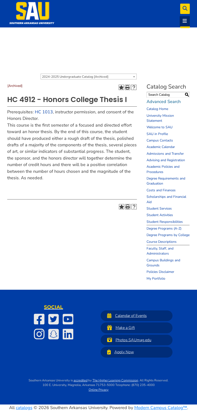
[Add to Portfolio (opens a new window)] (121, 87)
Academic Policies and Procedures (163, 169)
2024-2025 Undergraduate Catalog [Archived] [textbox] (75, 77)
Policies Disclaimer (160, 272)
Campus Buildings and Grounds (163, 263)
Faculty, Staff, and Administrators (160, 251)
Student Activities (160, 215)
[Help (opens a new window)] (133, 87)
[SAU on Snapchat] (54, 334)
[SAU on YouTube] (68, 319)
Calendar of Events (131, 315)
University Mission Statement (160, 118)
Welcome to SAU (159, 127)
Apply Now (124, 352)
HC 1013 (44, 112)
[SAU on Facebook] (39, 319)
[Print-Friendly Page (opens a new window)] (127, 87)
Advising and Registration (166, 160)
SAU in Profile (157, 134)
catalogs (24, 408)
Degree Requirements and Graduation (166, 181)
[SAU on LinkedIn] (68, 334)
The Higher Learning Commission (115, 380)
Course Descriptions (162, 241)
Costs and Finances (161, 190)
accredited (80, 380)
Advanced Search (164, 101)
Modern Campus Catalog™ (160, 408)
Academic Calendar (161, 147)
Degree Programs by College (168, 235)
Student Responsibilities (165, 221)
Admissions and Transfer (165, 153)
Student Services (159, 208)
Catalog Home (157, 109)
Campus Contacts (160, 140)
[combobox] (89, 76)
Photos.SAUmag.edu (133, 340)
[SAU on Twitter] (54, 319)
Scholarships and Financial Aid (166, 199)
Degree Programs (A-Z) (164, 228)
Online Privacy (99, 390)
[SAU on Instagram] (39, 334)
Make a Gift (125, 327)
